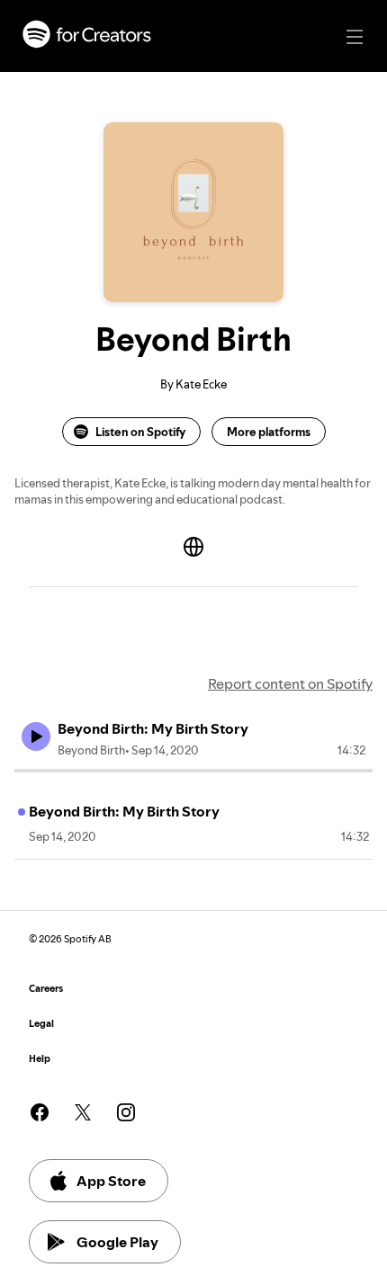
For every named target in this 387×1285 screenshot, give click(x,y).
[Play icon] (36, 736)
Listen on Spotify (140, 432)
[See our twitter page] (83, 1112)
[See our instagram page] (126, 1112)
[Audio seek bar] (193, 770)
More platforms (268, 432)
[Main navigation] (354, 37)
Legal (41, 1024)
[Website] (193, 547)
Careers (46, 988)
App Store (111, 1181)
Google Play (117, 1242)
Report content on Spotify (290, 683)
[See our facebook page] (39, 1112)
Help (39, 1059)
